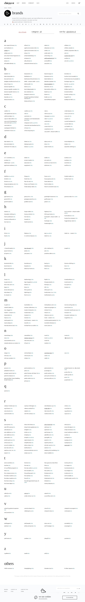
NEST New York (27, 340)
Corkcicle (46, 121)
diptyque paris (28, 144)
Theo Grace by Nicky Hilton (51, 462)
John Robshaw (47, 248)
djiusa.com (47, 141)
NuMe (65, 335)
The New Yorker (28, 468)
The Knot (26, 462)
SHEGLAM (26, 429)
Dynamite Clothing (69, 146)
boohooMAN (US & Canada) (71, 78)
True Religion (67, 470)
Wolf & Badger (48, 526)
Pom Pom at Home (49, 375)
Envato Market (28, 160)
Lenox (25, 287)
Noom (45, 338)
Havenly (26, 219)
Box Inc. (66, 84)
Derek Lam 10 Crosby (9, 146)
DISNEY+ (26, 146)
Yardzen (26, 538)
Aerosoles (6, 58)
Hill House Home (48, 214)
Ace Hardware (7, 48)
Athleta (66, 45)
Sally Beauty (7, 429)
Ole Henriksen (27, 353)
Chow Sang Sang (28, 130)
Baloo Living (7, 84)
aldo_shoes (27, 60)
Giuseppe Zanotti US (29, 199)
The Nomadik (27, 470)
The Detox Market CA (9, 475)
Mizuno (46, 312)
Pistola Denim (47, 368)
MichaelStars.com (49, 304)
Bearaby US (7, 97)
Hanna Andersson (8, 216)
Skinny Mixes (27, 445)
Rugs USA (66, 413)
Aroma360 (47, 60)
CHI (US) (26, 128)
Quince (6, 390)
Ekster (25, 157)
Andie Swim (47, 53)
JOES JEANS (26, 253)
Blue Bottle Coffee (49, 89)
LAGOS (5, 287)
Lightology (26, 292)
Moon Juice (47, 325)
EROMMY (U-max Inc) (49, 162)
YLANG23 (46, 538)
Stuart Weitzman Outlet (70, 432)
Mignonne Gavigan (49, 307)
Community (31, 3)
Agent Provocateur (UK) (30, 48)
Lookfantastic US (48, 295)
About (5, 591)
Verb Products (7, 512)
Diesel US (26, 141)
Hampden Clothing (9, 214)
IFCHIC (5, 233)
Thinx (45, 465)
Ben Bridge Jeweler (29, 89)
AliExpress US (47, 48)
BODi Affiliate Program (50, 99)
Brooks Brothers (68, 91)
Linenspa (46, 284)
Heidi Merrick (27, 222)
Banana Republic (8, 86)
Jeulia (25, 250)
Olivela (26, 358)
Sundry (66, 434)
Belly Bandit (27, 84)
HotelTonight (47, 223)
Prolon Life (67, 372)
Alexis (45, 45)
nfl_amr (26, 343)
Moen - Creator (48, 317)
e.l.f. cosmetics (8, 157)
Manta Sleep (7, 323)
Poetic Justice (47, 373)
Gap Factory (7, 196)
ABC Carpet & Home (9, 45)
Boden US (46, 97)
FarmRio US (7, 181)
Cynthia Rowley (68, 129)
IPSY (45, 233)
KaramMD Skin (7, 263)
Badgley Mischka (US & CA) (11, 81)
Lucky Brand (67, 282)
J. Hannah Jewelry (8, 248)
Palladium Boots (8, 370)
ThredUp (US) (47, 473)
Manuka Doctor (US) (9, 325)
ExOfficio (66, 165)
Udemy (6, 496)
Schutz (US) (7, 442)
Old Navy (6, 355)
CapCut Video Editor (9, 118)
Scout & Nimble (8, 445)
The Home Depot (8, 483)
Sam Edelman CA (8, 432)
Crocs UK (66, 116)
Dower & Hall (47, 146)
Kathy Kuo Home (28, 268)
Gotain (46, 201)
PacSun (6, 368)
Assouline (46, 63)
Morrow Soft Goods (69, 304)
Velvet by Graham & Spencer (11, 508)
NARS (5, 338)
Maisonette (7, 315)
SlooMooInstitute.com (30, 450)
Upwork (46, 493)
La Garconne (7, 282)
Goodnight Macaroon (49, 196)
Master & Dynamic (29, 310)
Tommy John (67, 462)
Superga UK (67, 440)
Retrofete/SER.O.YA (48, 405)
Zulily (45, 553)
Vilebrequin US (28, 511)
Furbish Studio (68, 176)
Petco (25, 370)
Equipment (27, 165)
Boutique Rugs (68, 81)
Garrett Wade (7, 201)
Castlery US (27, 111)
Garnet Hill (6, 199)
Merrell (26, 323)
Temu (5, 470)
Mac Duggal (7, 310)
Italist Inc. (46, 235)
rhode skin (47, 408)
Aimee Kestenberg (28, 55)
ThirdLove (46, 468)
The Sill (26, 478)
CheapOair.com (28, 122)
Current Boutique (68, 121)
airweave (26, 58)
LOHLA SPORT (47, 289)
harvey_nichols (28, 214)
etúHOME (46, 165)
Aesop (5, 60)
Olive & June (27, 355)
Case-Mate (7, 125)
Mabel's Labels (7, 307)
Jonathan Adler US (48, 253)
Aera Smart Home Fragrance (11, 55)
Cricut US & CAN (68, 113)
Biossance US (47, 76)
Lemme (26, 284)
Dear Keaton (7, 141)
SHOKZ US (26, 432)
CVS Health (67, 126)
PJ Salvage (47, 370)
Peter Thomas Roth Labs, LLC (31, 373)
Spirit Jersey (47, 432)
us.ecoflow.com (48, 496)
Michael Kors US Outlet (30, 325)
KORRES (66, 268)
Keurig (46, 263)
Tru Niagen (67, 465)
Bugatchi (66, 97)
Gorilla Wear (47, 199)
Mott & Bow (67, 307)
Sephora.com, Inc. (9, 450)
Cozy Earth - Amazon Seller (51, 131)
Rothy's (66, 405)
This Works (47, 470)
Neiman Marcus (28, 338)
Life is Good (27, 289)
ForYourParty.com (48, 178)
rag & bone (7, 408)
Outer (45, 355)
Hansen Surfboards (9, 219)
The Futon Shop (8, 480)
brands (24, 3)
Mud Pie (66, 312)
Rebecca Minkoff (28, 408)
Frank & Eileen (47, 184)
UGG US (26, 493)
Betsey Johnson (28, 101)
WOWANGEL (67, 526)
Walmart (6, 526)
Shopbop (26, 434)
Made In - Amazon (8, 312)
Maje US (6, 317)
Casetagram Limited (9, 128)
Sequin (6, 453)
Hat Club (26, 216)
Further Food (67, 178)
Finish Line (26, 178)
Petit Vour (26, 375)
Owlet (45, 358)
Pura (65, 377)
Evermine (66, 162)
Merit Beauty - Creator (29, 320)
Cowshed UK (47, 129)
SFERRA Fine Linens (28, 424)
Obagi (5, 353)
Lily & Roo (26, 295)
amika (45, 50)
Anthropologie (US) (49, 58)
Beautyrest (27, 73)
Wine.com (46, 523)
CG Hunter (26, 116)
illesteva (26, 233)
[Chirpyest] (9, 3)
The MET (26, 465)
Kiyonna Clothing (68, 263)
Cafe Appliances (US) (9, 113)
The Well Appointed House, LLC (31, 480)
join (67, 3)
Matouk (26, 317)
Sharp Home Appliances (30, 427)
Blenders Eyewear (48, 81)
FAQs (12, 591)
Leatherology (27, 279)
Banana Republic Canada (10, 89)
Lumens (66, 287)
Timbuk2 (46, 480)
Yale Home (7, 538)
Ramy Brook (7, 411)
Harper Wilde (27, 211)
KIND (45, 268)
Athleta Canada (68, 48)
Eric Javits (46, 160)
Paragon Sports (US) (9, 373)
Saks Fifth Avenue (8, 427)
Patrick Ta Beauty (8, 375)
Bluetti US (46, 91)
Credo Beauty (67, 111)
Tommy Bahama (48, 483)
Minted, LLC (47, 310)
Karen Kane (7, 266)
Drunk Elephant (68, 141)
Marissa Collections (29, 307)
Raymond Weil (7, 413)
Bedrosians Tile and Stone (30, 78)
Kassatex (26, 266)
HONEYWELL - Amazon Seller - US (52, 216)
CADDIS (6, 111)
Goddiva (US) (27, 201)
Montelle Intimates (49, 323)
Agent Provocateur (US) (30, 50)
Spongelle (46, 437)
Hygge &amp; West (69, 220)
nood (45, 335)
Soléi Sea (46, 427)
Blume (46, 94)
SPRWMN (46, 440)
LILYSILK (45, 279)
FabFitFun (6, 176)
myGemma (67, 317)
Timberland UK (48, 478)
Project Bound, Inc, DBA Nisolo (72, 368)
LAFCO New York (8, 284)
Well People (27, 523)
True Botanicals (68, 468)
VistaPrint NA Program (70, 508)
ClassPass (46, 116)
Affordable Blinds (8, 63)
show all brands (22, 32)
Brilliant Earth (67, 89)
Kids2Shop (47, 266)
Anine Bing (47, 55)
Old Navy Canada (8, 358)
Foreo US (46, 176)
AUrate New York (68, 55)
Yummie (66, 538)
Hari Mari (6, 222)
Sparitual (46, 429)
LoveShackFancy (68, 279)
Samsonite (7, 437)
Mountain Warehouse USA (71, 310)
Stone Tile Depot (68, 427)
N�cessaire (67, 338)
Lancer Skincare (8, 289)
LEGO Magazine (28, 282)
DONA (45, 144)
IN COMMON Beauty (29, 235)
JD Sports (6, 253)
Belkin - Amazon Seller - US (31, 81)
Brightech (67, 86)
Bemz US (26, 86)
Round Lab (66, 408)
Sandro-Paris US (8, 440)
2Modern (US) (47, 568)
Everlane (66, 160)
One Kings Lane (48, 353)
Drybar (66, 144)
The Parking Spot (28, 473)
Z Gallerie (6, 553)
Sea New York (7, 447)
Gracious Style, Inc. (69, 196)
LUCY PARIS (66, 284)
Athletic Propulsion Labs (70, 50)
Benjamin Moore (28, 94)
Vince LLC (46, 508)
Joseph (66, 248)
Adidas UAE (7, 53)
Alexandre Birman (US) (29, 63)
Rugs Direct (67, 411)
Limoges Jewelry (48, 282)
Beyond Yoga (47, 73)
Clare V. (46, 111)
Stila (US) (66, 424)
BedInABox (27, 76)
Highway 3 (47, 211)
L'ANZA (5, 279)
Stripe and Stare (68, 429)
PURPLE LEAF (67, 379)
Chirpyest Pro (24, 589)
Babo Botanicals (8, 76)
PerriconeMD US (28, 368)
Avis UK (66, 60)
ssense (46, 447)
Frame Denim (47, 181)
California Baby (8, 116)
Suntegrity (67, 437)
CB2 (25, 113)
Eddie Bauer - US (8, 162)
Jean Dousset (27, 248)
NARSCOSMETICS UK (8, 340)
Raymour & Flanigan (29, 405)
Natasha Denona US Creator (11, 343)
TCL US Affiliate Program (10, 468)
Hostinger (46, 220)
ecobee (6, 160)
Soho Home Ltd (48, 424)
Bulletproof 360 (68, 99)
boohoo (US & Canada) (70, 76)
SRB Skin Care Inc (48, 445)
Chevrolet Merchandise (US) (31, 125)
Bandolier (6, 94)
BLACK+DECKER (47, 78)
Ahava (25, 53)
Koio (65, 266)
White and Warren (28, 526)
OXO (65, 353)
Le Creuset (6, 295)
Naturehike (27, 335)
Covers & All (47, 126)
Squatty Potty (47, 442)
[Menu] (79, 3)
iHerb (5, 235)
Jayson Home (7, 250)
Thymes (46, 475)
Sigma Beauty (27, 440)
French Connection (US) (50, 186)
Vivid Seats (67, 511)
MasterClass (27, 312)
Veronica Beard (28, 508)
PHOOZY (26, 381)
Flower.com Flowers (29, 184)
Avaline (66, 58)
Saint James (7, 424)
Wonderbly (67, 523)
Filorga (26, 176)
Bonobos (66, 73)
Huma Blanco (67, 215)
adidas (6, 50)
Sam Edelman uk (8, 434)
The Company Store (9, 473)
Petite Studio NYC (28, 378)
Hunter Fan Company (69, 218)
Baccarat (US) (7, 78)
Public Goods (67, 374)
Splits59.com (47, 434)
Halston (6, 211)
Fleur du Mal (27, 181)
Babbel (6, 73)
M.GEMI (6, 304)
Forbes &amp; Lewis (29, 186)
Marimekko (27, 304)
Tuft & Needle (67, 475)
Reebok (26, 411)
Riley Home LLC (47, 411)
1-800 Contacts (8, 568)
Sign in (73, 3)
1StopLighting (27, 568)
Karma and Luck (8, 268)
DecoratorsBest (8, 144)
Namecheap (7, 335)
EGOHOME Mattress (9, 165)
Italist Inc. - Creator (69, 233)
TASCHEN (6, 465)
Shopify (26, 437)
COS (45, 124)
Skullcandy (27, 447)
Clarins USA (47, 113)
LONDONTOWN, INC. (48, 292)
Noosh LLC (46, 340)
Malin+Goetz (7, 320)
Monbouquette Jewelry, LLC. (51, 320)
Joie (45, 250)
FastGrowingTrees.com (10, 184)
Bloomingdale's (48, 84)
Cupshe (66, 118)
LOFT (45, 287)
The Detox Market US (9, 478)
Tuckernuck (67, 473)
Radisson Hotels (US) (9, 405)
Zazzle (25, 553)
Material (26, 315)
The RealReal (27, 475)
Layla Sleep (7, 292)
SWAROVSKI (67, 445)
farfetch (6, 178)
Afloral (26, 45)
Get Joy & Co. (27, 196)
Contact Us (14, 589)
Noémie (46, 343)
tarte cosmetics (8, 462)
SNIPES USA (27, 453)
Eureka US (66, 157)
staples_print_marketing (50, 450)
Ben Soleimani (27, 91)
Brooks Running (68, 94)
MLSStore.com (48, 315)
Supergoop (67, 442)
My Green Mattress (69, 315)
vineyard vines (48, 511)
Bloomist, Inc (47, 86)
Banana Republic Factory (10, 91)
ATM (65, 53)
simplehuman (27, 442)
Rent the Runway (28, 413)
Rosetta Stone (47, 413)
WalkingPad (7, 523)
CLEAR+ (45, 118)
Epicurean (26, 162)
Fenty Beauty (7, 186)
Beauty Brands (8, 99)
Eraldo (46, 157)
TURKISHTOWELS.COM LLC (70, 478)
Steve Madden (48, 453)
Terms (22, 591)
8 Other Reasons (68, 568)
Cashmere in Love (8, 130)
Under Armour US (28, 496)
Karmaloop (27, 263)
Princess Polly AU (48, 378)
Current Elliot (67, 124)
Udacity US (7, 493)
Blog (38, 3)
